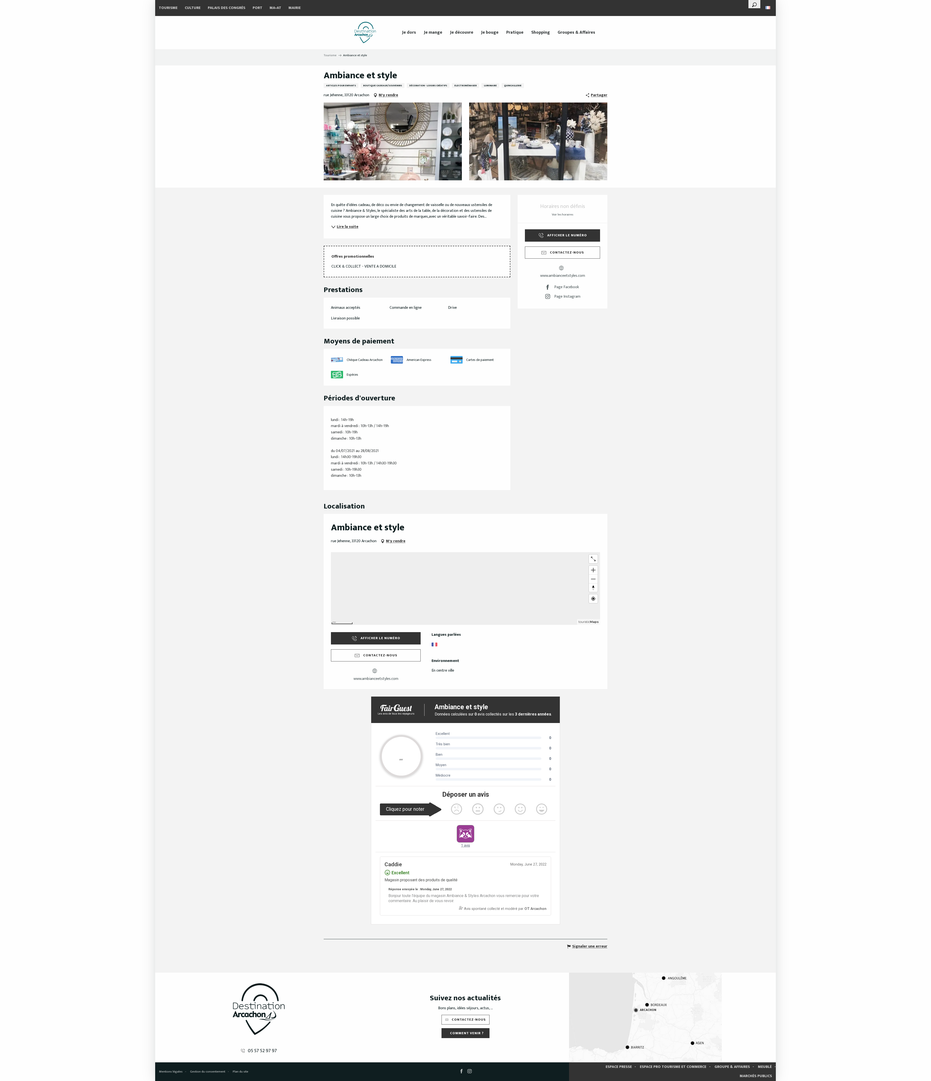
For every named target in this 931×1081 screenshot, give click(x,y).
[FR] (768, 8)
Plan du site (240, 1071)
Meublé (765, 1067)
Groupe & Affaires (732, 1067)
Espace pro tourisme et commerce (673, 1067)
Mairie (295, 8)
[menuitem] (365, 32)
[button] (754, 4)
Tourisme (168, 8)
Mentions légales (171, 1071)
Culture (193, 8)
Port (257, 8)
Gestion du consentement (207, 1071)
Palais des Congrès (226, 8)
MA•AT (275, 8)
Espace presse (619, 1067)
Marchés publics (756, 1076)
